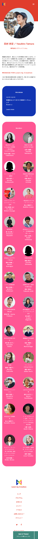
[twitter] (17, 525)
